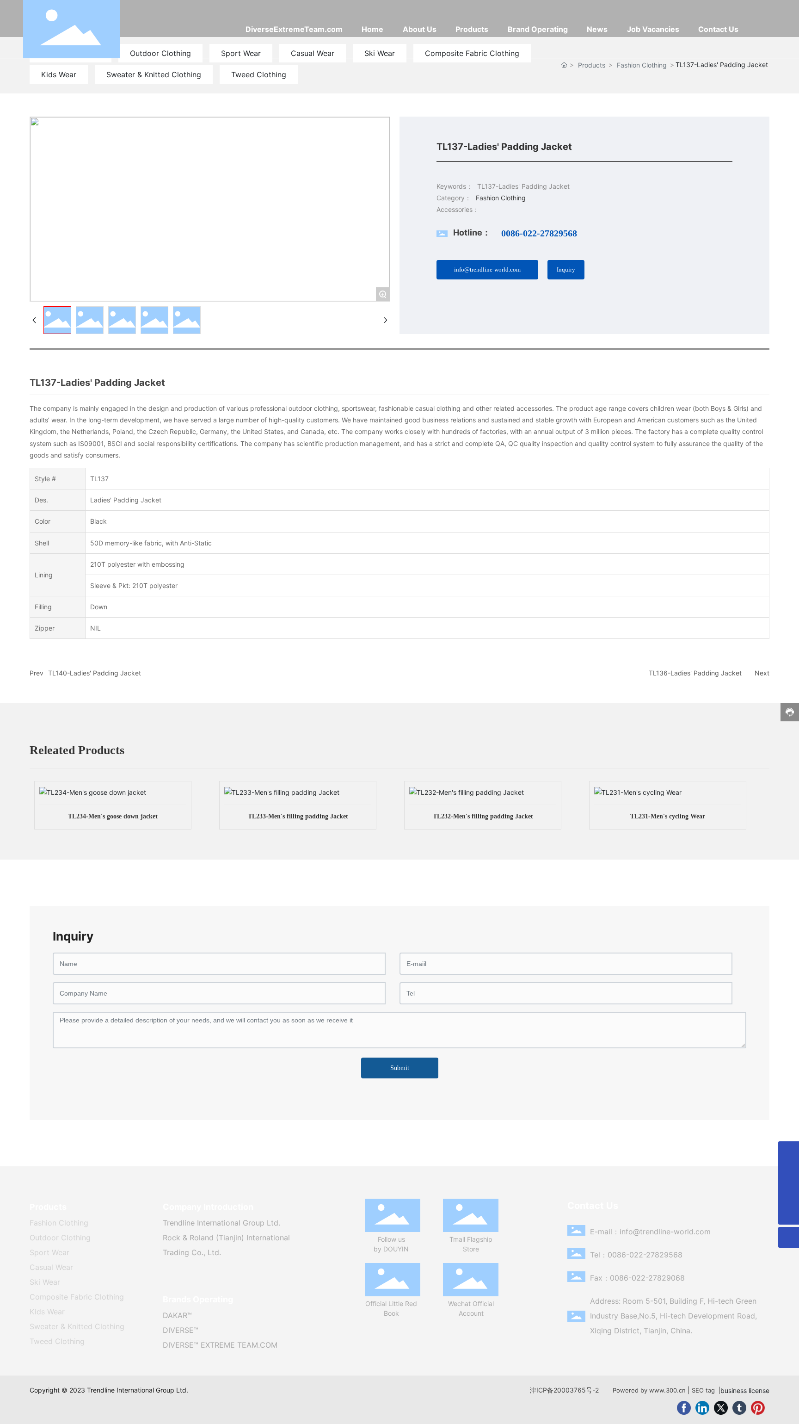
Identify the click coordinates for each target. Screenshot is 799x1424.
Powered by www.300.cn (649, 1390)
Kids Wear (58, 74)
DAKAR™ (177, 1315)
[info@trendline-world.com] (788, 1172)
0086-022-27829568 (539, 233)
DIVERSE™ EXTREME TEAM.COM (220, 1345)
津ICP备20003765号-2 (564, 1390)
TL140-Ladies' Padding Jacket (94, 673)
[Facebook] (684, 1408)
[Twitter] (721, 1408)
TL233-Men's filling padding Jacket (298, 816)
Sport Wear (49, 1252)
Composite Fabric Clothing (77, 1296)
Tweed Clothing (258, 74)
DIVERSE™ (180, 1330)
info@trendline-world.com (665, 1231)
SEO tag (703, 1390)
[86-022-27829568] (788, 1151)
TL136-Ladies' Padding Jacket (695, 673)
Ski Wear (45, 1282)
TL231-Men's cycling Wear (667, 816)
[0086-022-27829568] (788, 1193)
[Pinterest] (758, 1408)
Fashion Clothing (642, 65)
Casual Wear (51, 1267)
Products (591, 65)
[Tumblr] (739, 1408)
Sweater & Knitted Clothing (153, 74)
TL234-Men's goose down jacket (113, 816)
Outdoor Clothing (60, 1237)
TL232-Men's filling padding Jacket (483, 816)
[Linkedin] (702, 1408)
